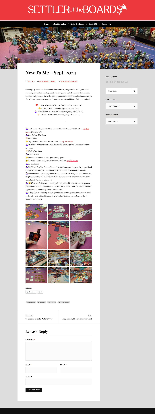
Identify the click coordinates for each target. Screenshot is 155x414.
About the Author (59, 24)
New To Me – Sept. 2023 (51, 72)
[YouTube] (118, 82)
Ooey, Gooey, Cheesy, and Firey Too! (77, 319)
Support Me (106, 24)
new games (31, 302)
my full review (67, 141)
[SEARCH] (134, 91)
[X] (115, 82)
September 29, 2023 (47, 81)
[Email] (126, 82)
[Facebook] (111, 82)
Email (63, 365)
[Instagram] (107, 82)
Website (29, 377)
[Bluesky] (122, 82)
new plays (41, 302)
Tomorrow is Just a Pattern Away (39, 319)
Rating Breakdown (77, 24)
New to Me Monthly (69, 81)
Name (28, 365)
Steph (30, 81)
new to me (52, 302)
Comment (30, 340)
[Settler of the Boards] (77, 14)
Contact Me (93, 24)
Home (46, 24)
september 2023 (64, 302)
